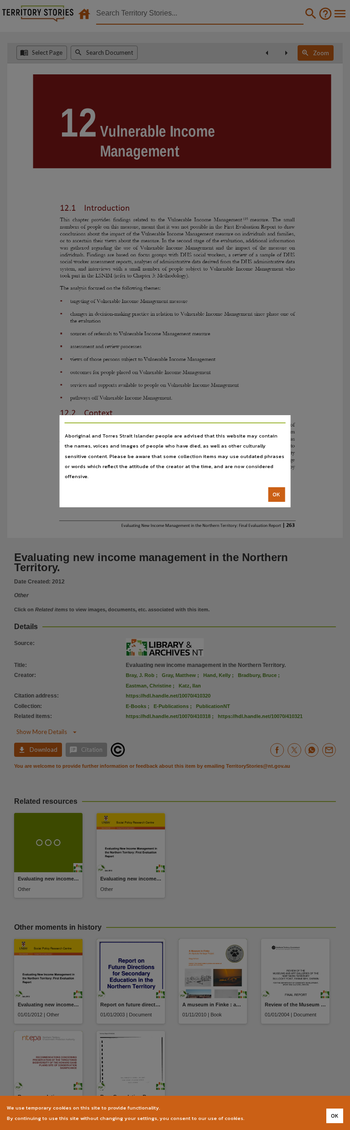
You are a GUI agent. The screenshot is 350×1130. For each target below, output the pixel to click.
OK (276, 494)
